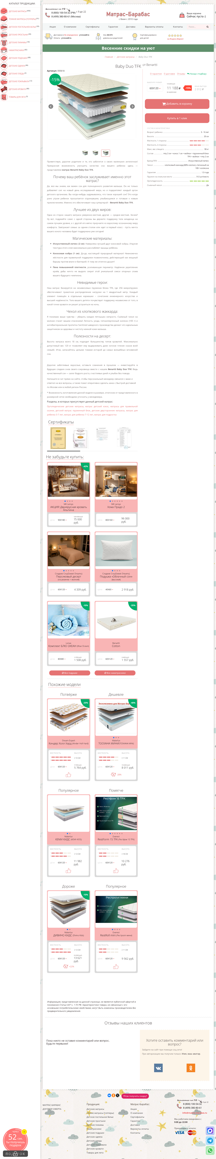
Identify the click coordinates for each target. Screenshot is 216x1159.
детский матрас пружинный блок (73, 410)
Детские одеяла (18, 65)
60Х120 (154, 88)
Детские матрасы (19, 11)
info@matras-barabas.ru (194, 1112)
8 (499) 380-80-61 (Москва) (66, 16)
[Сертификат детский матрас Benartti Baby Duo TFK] (58, 439)
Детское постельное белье (23, 26)
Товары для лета (18, 96)
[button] (65, 501)
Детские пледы (17, 73)
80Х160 (109, 520)
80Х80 (61, 659)
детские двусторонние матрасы (108, 410)
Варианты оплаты (154, 26)
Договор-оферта (52, 1109)
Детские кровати (18, 89)
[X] (117, 1095)
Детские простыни (19, 34)
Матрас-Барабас (52, 1105)
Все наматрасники (116, 672)
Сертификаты (92, 26)
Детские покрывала (20, 81)
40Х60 (109, 589)
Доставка (130, 26)
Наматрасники (17, 50)
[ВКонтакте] (109, 1095)
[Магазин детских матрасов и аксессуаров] (128, 14)
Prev (50, 106)
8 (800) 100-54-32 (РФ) (63, 12)
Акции (53, 26)
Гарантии (113, 26)
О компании (70, 26)
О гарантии (156, 73)
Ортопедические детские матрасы (65, 406)
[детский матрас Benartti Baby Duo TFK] (91, 106)
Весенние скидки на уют (128, 48)
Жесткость (55, 753)
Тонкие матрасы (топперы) (23, 18)
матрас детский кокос (97, 406)
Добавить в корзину (179, 103)
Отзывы (181, 73)
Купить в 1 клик (177, 118)
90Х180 (62, 520)
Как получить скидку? (136, 1096)
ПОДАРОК (15, 1154)
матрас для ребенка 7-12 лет (78, 414)
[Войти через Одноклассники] (190, 1067)
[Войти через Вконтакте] (158, 1067)
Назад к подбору (197, 73)
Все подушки (70, 672)
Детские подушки (19, 57)
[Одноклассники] (113, 1095)
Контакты (178, 26)
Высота (78, 753)
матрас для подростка (105, 414)
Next (132, 106)
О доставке (169, 73)
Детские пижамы (19, 42)
